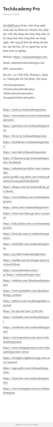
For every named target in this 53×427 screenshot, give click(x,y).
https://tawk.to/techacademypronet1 (24, 109)
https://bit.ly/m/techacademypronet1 (25, 136)
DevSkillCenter (11, 25)
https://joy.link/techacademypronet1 (24, 254)
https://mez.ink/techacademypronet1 (25, 152)
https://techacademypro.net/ (31, 56)
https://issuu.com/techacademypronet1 (26, 207)
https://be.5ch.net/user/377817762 (23, 311)
